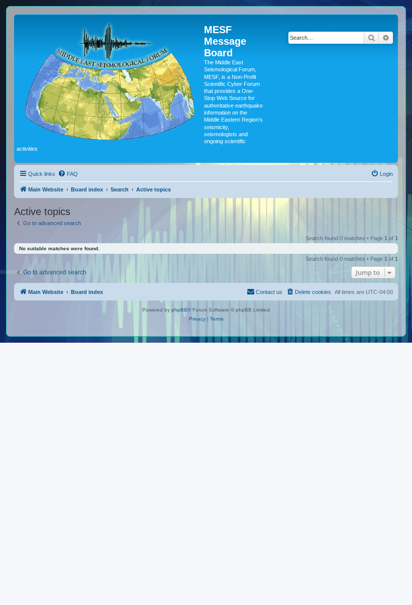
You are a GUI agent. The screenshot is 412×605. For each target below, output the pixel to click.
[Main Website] (110, 79)
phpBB (179, 310)
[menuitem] (68, 174)
